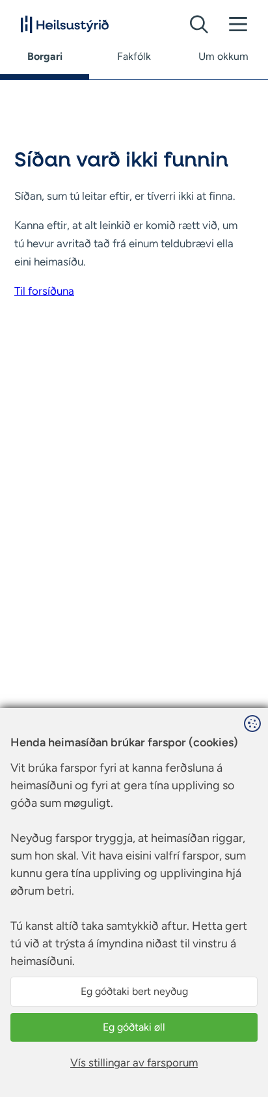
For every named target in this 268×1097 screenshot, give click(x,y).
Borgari (44, 56)
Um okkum (223, 56)
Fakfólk (134, 56)
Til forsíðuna (44, 290)
